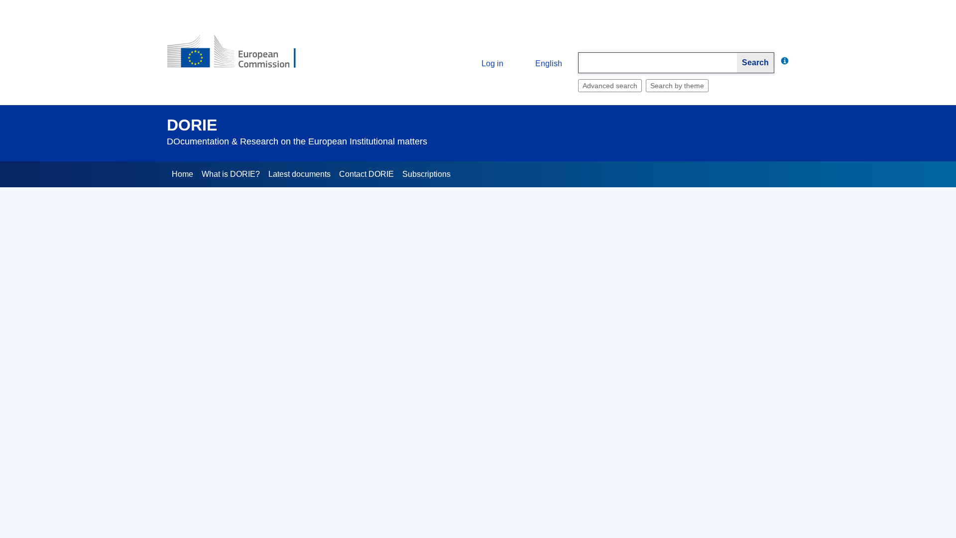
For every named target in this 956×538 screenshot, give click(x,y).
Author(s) (248, 490)
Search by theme (677, 86)
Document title (240, 345)
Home (182, 174)
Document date (239, 403)
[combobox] (658, 63)
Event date (246, 432)
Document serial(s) (233, 519)
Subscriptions (426, 174)
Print (781, 221)
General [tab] (187, 279)
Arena (253, 461)
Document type (239, 374)
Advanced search (610, 86)
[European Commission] (239, 55)
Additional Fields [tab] (243, 279)
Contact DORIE (366, 174)
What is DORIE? (231, 174)
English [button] (548, 63)
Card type (247, 316)
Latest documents (299, 174)
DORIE (192, 125)
